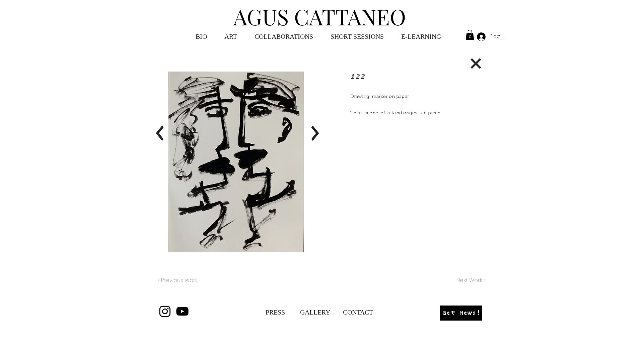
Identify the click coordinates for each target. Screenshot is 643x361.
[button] (421, 36)
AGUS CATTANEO (319, 16)
